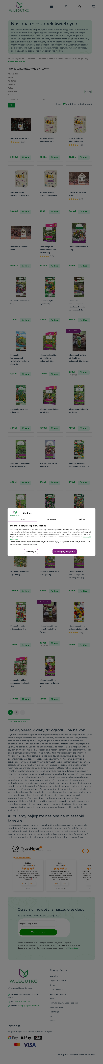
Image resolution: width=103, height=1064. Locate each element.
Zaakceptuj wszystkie (64, 551)
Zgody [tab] (22, 519)
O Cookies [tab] (80, 519)
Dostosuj (30, 551)
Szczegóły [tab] (51, 519)
